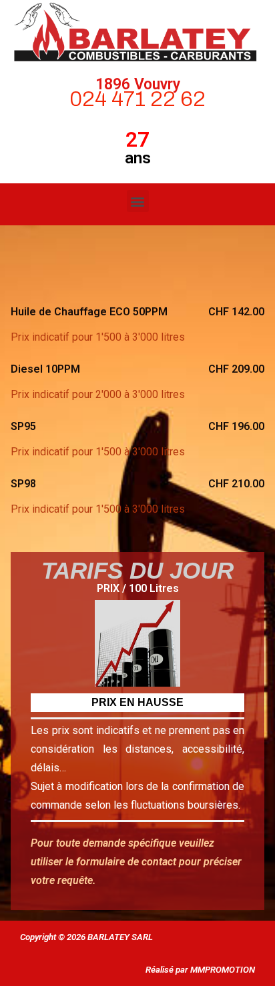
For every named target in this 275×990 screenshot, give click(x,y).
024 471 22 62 (137, 99)
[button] (138, 201)
